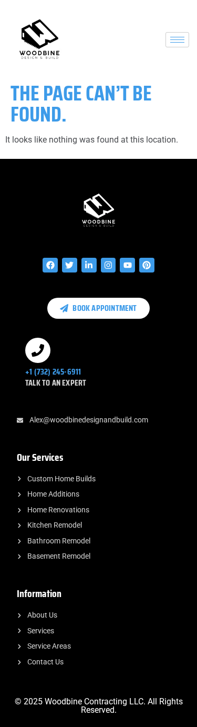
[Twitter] (69, 265)
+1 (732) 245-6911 (53, 371)
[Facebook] (50, 265)
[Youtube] (127, 265)
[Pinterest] (146, 265)
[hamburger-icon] (177, 39)
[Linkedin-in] (89, 265)
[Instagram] (108, 265)
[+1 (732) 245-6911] (37, 350)
